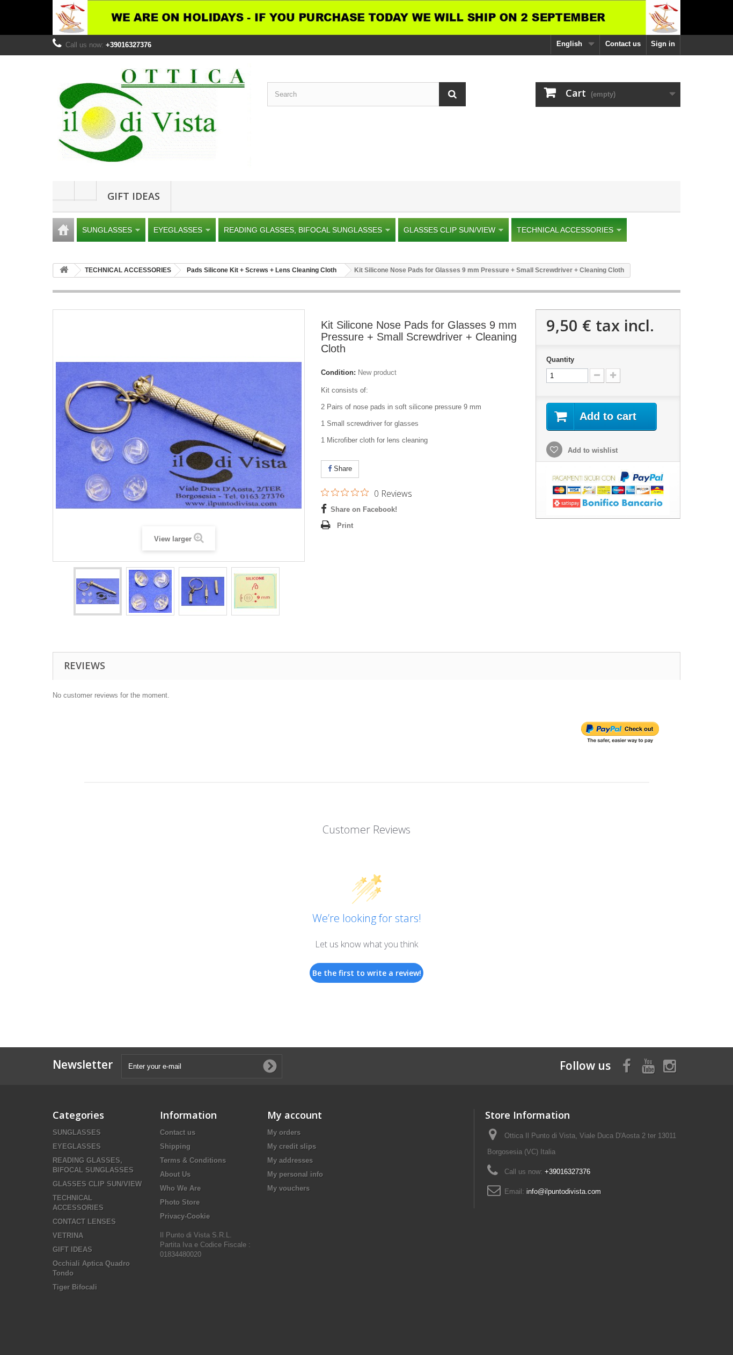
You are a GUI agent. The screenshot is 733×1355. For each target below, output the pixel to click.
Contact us (623, 44)
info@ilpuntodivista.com (563, 1191)
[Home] (63, 230)
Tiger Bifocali (75, 1287)
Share (342, 469)
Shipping (175, 1146)
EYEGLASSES (177, 230)
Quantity (560, 360)
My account (294, 1114)
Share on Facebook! (364, 509)
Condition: (338, 372)
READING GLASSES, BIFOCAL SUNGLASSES (303, 230)
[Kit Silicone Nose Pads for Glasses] (97, 591)
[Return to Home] (64, 270)
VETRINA (68, 1235)
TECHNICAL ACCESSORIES (565, 230)
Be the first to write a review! (366, 973)
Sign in (663, 44)
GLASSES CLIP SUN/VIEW (449, 230)
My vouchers (288, 1188)
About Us (175, 1174)
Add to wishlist (592, 450)
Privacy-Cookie (185, 1216)
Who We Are (180, 1188)
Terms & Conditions (193, 1160)
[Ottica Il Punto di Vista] (152, 115)
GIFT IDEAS (133, 196)
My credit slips (291, 1146)
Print (345, 525)
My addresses (290, 1160)
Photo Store (180, 1202)
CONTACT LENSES (84, 1222)
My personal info (295, 1174)
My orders (283, 1132)
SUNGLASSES (107, 230)
